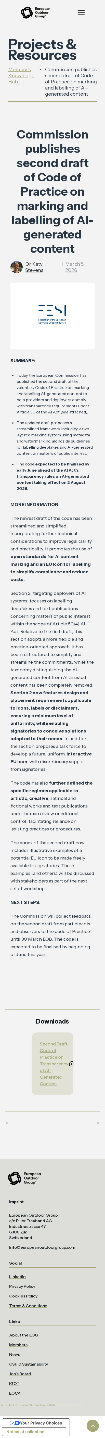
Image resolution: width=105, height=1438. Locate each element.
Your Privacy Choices (41, 1423)
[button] (81, 12)
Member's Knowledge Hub (21, 75)
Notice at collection (25, 1431)
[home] (35, 13)
